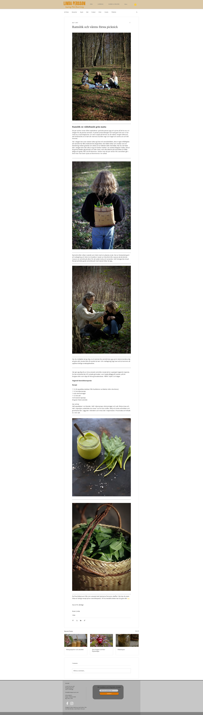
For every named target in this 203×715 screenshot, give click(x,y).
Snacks (106, 12)
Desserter (74, 12)
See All (137, 631)
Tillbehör (113, 12)
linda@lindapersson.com (72, 692)
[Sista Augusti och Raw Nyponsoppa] (101, 640)
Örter (100, 12)
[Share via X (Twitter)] (77, 620)
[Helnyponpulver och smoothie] (75, 640)
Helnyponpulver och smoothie (75, 649)
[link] (135, 4)
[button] (114, 4)
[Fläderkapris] (127, 640)
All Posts (66, 12)
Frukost (93, 12)
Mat (87, 12)
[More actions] (130, 23)
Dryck (81, 12)
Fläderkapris (121, 649)
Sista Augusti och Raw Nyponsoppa (98, 650)
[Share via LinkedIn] (80, 620)
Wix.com (89, 714)
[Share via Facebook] (73, 620)
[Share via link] (84, 620)
